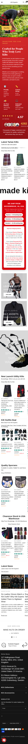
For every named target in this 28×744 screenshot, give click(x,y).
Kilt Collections (7, 687)
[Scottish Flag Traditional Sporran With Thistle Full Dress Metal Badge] (7, 482)
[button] (4, 740)
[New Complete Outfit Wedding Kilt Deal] (20, 434)
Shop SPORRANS (6, 473)
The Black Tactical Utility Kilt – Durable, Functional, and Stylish (7, 404)
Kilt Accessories (7, 693)
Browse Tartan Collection (11, 33)
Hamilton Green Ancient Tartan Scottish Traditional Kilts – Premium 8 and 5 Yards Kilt (20, 174)
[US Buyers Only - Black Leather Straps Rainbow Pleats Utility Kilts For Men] (7, 533)
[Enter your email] (25, 708)
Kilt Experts (14, 2)
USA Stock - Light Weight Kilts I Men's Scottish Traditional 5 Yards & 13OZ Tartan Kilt (19, 547)
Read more (4, 615)
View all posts (4, 571)
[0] (26, 2)
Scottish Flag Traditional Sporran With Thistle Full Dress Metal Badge (7, 495)
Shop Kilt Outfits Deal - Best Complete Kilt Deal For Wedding (13, 425)
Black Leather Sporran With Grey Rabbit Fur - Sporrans (20, 494)
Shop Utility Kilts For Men (8, 381)
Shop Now (6, 28)
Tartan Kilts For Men (9, 148)
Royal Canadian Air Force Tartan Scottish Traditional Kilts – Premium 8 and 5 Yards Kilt (7, 174)
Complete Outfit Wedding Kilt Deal (7, 445)
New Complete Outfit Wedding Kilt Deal (19, 446)
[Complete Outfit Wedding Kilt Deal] (7, 434)
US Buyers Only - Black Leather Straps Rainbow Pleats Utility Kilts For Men (7, 546)
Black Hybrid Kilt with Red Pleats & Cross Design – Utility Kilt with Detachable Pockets (20, 405)
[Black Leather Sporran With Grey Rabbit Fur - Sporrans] (20, 482)
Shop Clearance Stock (14, 524)
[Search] (23, 2)
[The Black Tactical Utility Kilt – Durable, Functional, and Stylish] (7, 391)
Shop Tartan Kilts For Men (8, 150)
